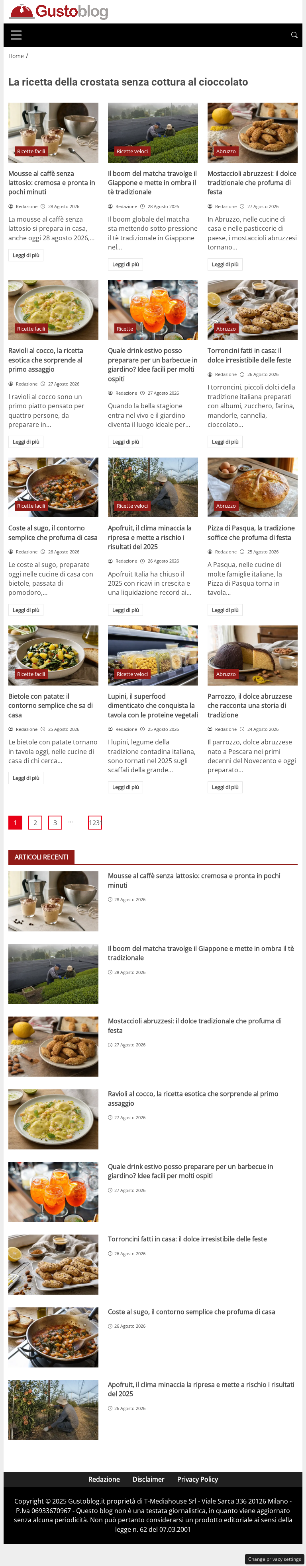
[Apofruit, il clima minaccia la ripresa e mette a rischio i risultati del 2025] (153, 488)
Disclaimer (149, 1479)
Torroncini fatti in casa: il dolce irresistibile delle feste (249, 355)
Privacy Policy (197, 1479)
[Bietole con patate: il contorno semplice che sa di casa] (53, 655)
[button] (294, 35)
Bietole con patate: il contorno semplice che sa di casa (50, 705)
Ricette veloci (132, 151)
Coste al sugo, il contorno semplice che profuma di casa (53, 532)
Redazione (104, 1479)
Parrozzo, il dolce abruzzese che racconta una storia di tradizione (250, 705)
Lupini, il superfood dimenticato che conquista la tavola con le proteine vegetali (153, 705)
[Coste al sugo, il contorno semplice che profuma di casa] (53, 488)
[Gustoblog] (58, 11)
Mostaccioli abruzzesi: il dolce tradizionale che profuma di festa (252, 183)
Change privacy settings (274, 1559)
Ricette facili (31, 151)
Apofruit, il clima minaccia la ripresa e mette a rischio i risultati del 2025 (150, 537)
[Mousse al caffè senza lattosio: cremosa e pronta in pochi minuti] (53, 133)
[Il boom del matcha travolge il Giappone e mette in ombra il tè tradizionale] (153, 133)
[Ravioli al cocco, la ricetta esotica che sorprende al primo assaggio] (53, 310)
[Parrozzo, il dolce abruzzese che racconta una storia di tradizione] (253, 655)
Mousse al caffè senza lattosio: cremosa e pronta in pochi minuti (51, 183)
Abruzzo (226, 151)
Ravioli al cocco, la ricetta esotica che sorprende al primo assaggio (45, 360)
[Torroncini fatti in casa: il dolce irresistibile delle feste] (253, 310)
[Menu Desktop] (16, 35)
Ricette (125, 328)
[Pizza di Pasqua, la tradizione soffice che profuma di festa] (253, 488)
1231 (95, 822)
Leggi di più (26, 255)
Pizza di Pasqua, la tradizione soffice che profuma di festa (251, 532)
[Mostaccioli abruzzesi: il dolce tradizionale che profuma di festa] (253, 133)
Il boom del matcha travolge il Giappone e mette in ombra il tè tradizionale (152, 183)
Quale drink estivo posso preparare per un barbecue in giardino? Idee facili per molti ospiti (153, 364)
